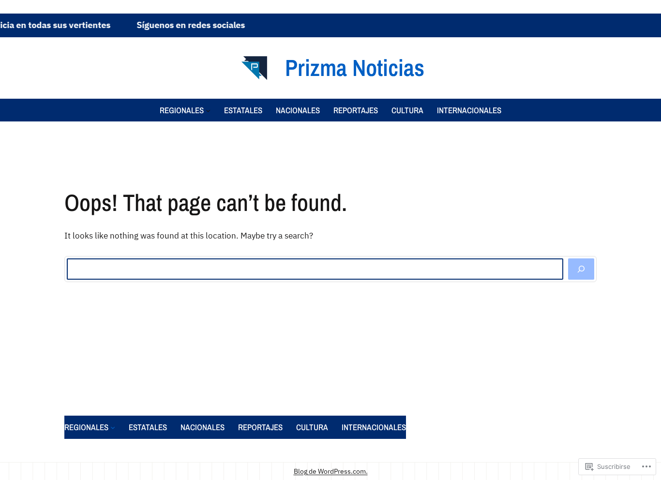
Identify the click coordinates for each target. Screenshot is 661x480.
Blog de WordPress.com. (331, 471)
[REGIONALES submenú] (208, 109)
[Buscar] (581, 269)
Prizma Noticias (354, 67)
